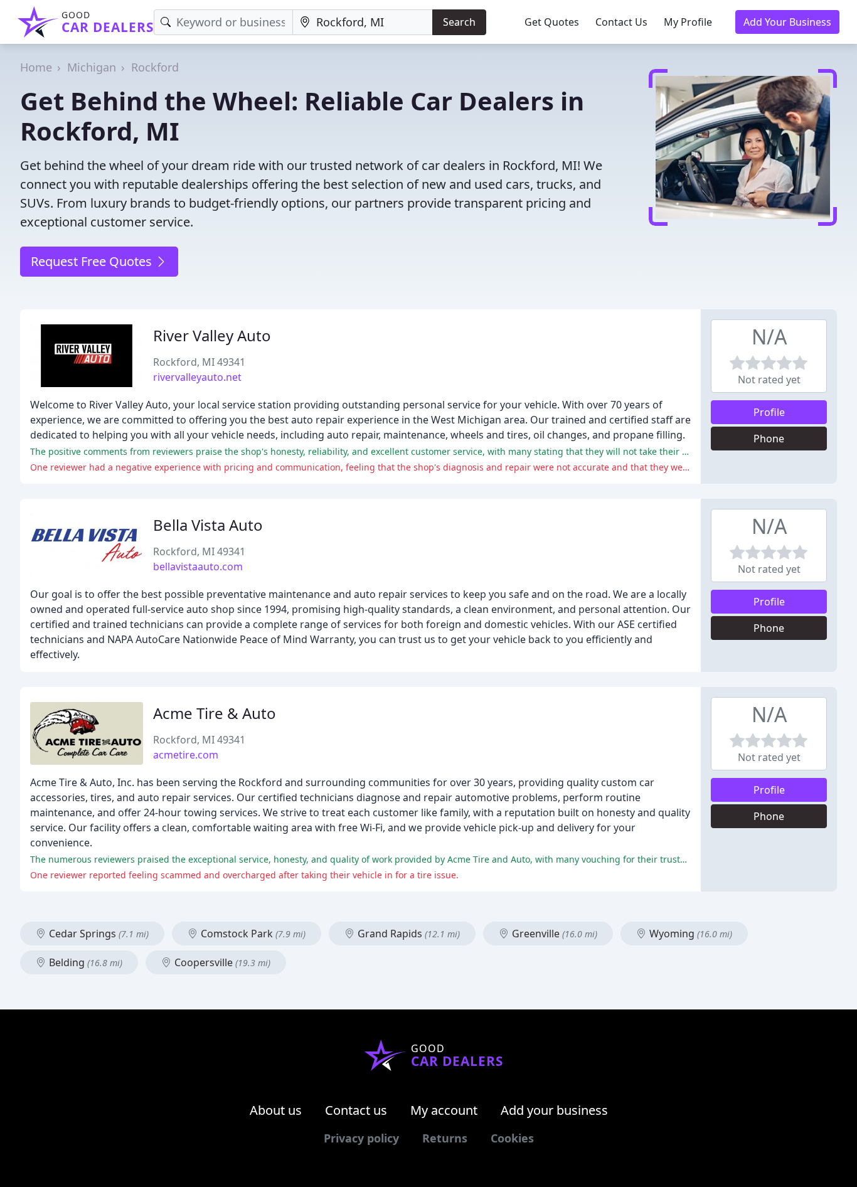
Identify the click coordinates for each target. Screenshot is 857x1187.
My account (443, 1110)
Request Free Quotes (93, 261)
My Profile (688, 22)
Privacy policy (361, 1138)
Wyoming (689, 933)
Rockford (155, 67)
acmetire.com (185, 755)
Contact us (356, 1110)
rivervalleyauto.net (197, 377)
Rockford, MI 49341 (199, 362)
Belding (84, 962)
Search (459, 22)
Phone (768, 438)
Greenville (553, 933)
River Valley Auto (212, 335)
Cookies (512, 1138)
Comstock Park (252, 933)
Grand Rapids (407, 933)
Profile (769, 412)
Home (36, 67)
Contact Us (621, 22)
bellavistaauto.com (198, 566)
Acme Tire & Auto (214, 713)
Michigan (91, 67)
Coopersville (221, 962)
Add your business (554, 1110)
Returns (444, 1138)
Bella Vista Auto (208, 524)
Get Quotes (551, 22)
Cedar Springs (97, 933)
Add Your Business (787, 22)
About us (276, 1110)
